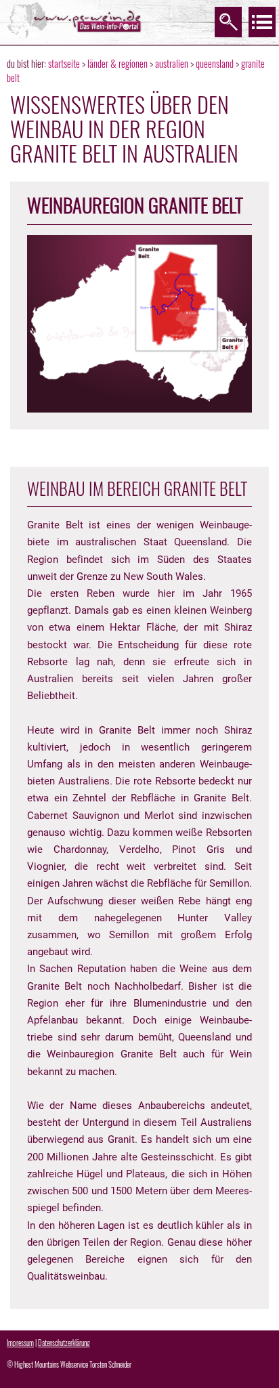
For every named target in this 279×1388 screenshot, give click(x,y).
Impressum (20, 1342)
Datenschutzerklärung (64, 1342)
